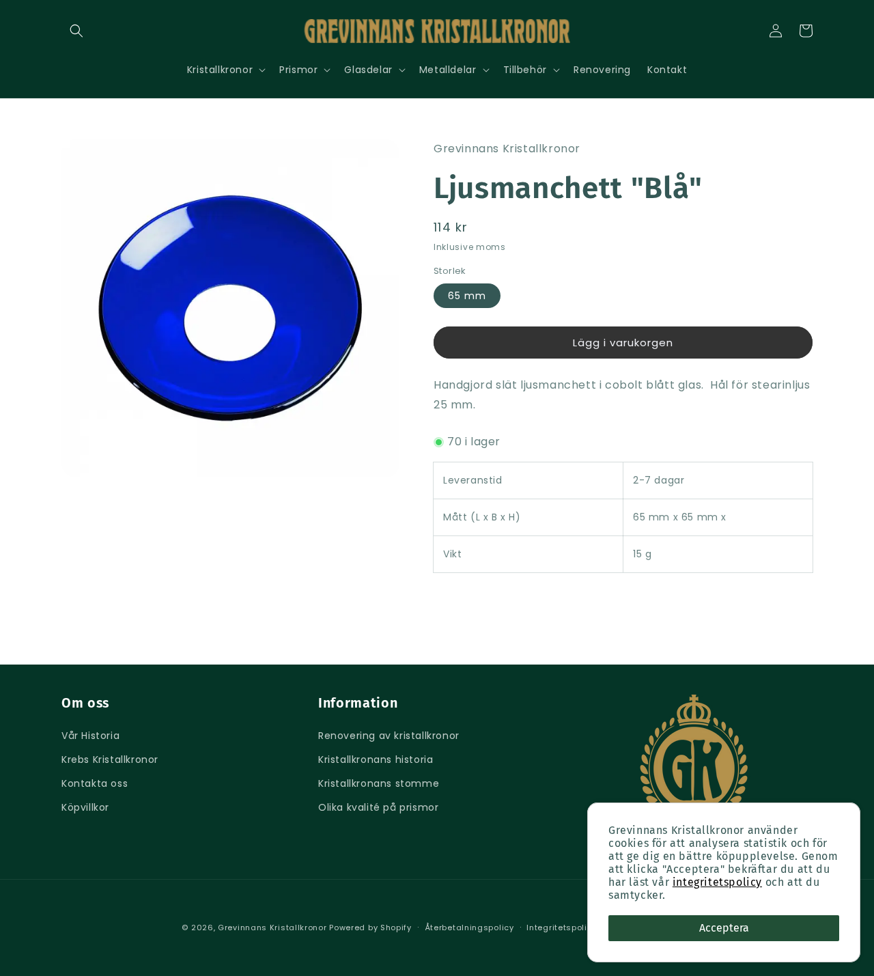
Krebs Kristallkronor (109, 759)
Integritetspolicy (561, 927)
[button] (76, 31)
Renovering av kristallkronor (389, 735)
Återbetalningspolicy (469, 927)
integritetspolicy (717, 882)
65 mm (467, 296)
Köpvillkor (85, 807)
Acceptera (724, 927)
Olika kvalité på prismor (378, 807)
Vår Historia (90, 735)
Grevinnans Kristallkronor (272, 927)
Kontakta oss (94, 783)
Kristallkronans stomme (378, 783)
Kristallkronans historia (375, 759)
